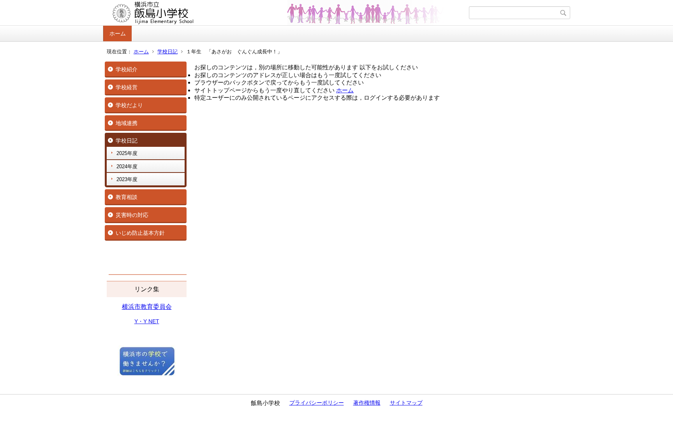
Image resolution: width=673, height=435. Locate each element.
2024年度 (126, 166)
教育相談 (126, 197)
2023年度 (126, 179)
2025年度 (126, 153)
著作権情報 (367, 403)
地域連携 (126, 123)
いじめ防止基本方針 (140, 233)
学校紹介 (126, 69)
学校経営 (126, 87)
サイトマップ (406, 403)
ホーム (117, 33)
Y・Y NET (146, 321)
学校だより (129, 105)
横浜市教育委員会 (147, 306)
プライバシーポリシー (316, 403)
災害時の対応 (132, 215)
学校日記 (167, 52)
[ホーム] (287, 13)
